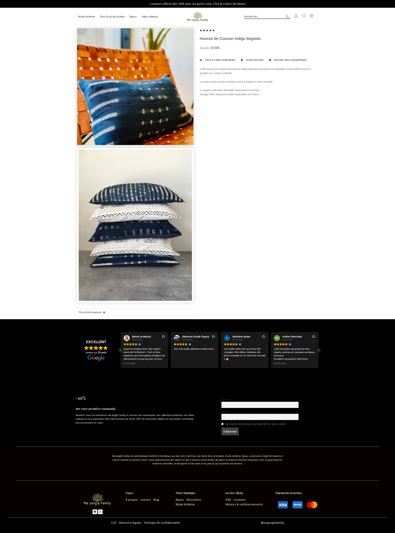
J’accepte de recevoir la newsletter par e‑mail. (255, 424)
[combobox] (264, 16)
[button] (318, 350)
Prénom (226, 399)
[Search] (287, 16)
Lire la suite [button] (129, 363)
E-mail (225, 411)
